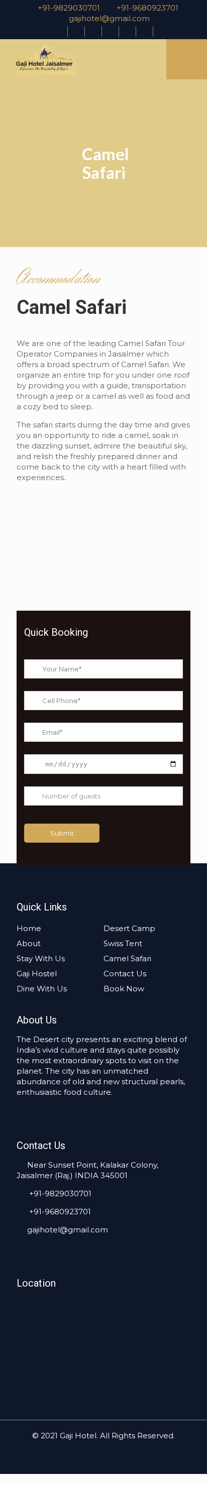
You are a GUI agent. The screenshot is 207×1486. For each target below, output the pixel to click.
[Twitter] (76, 31)
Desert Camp (129, 928)
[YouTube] (93, 31)
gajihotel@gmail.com (109, 18)
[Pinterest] (110, 31)
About (29, 943)
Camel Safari (127, 958)
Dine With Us (42, 988)
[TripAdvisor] (144, 31)
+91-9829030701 (68, 8)
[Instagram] (127, 31)
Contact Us (125, 973)
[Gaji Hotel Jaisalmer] (78, 59)
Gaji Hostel (37, 973)
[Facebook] (59, 31)
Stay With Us (41, 958)
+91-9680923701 (147, 8)
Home (29, 928)
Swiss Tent (123, 943)
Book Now (124, 988)
